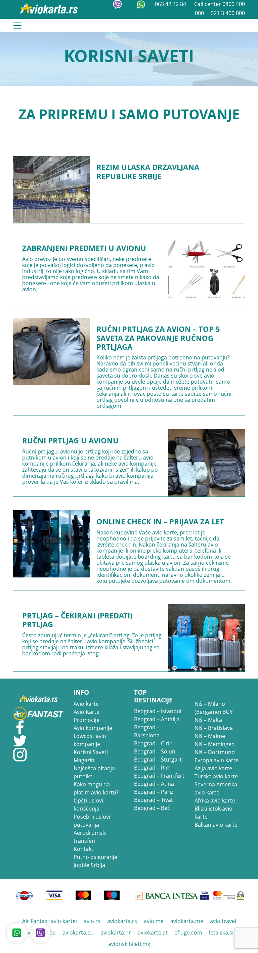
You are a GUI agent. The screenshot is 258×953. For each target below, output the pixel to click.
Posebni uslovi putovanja (92, 820)
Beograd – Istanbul (157, 711)
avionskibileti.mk (129, 944)
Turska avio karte (216, 776)
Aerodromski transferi (90, 836)
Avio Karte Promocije (86, 716)
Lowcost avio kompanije (90, 740)
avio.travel (223, 921)
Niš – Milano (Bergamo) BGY (214, 708)
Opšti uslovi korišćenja (88, 804)
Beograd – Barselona (147, 731)
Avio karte (86, 703)
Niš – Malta (208, 720)
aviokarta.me (186, 921)
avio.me (154, 921)
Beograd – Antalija (157, 719)
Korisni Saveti (91, 752)
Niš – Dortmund (215, 752)
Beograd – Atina (154, 783)
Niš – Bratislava (214, 728)
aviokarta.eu (78, 932)
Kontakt (83, 849)
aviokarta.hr (115, 932)
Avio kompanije (93, 728)
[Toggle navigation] (17, 25)
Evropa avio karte (217, 760)
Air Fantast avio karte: (49, 921)
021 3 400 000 (228, 13)
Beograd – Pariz (153, 791)
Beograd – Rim (152, 767)
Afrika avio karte (215, 800)
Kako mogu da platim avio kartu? (96, 788)
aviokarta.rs (122, 921)
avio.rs (92, 921)
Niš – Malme (210, 736)
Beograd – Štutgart (158, 759)
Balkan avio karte (216, 824)
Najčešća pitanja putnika (94, 772)
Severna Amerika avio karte (216, 788)
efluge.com (188, 932)
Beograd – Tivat (153, 800)
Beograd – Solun (154, 751)
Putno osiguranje (95, 857)
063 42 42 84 (171, 4)
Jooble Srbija (89, 865)
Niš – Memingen (215, 744)
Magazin (84, 760)
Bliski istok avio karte (213, 812)
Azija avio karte (213, 768)
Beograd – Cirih (153, 743)
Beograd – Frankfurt (159, 775)
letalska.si (221, 932)
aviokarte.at (153, 932)
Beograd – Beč (152, 808)
